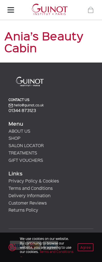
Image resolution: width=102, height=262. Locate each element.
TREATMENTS (22, 153)
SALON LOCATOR (26, 145)
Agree (85, 247)
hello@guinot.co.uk (28, 105)
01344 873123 (22, 110)
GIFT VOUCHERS (25, 160)
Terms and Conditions (56, 251)
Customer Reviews (27, 203)
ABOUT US (19, 131)
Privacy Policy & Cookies (33, 181)
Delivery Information (29, 195)
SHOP (14, 138)
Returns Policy (23, 210)
